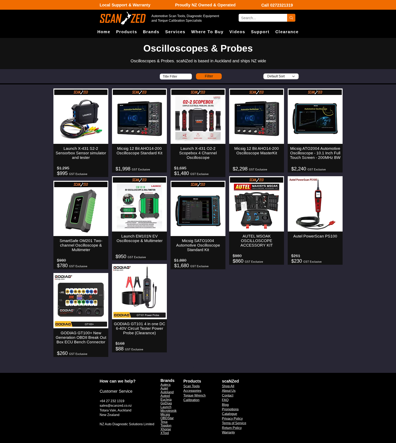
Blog (225, 404)
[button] (126, 31)
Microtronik (168, 410)
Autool (165, 396)
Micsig (165, 414)
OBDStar (167, 418)
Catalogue (229, 414)
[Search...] (291, 18)
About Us (229, 390)
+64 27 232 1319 (112, 401)
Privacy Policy (232, 418)
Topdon (165, 425)
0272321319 (281, 5)
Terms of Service (234, 423)
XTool (164, 433)
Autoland (167, 392)
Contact (227, 395)
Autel (164, 388)
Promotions (230, 409)
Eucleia (166, 399)
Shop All (228, 386)
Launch (165, 407)
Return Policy (232, 428)
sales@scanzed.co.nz (116, 405)
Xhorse (165, 429)
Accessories (192, 390)
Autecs (165, 384)
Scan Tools (191, 386)
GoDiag (166, 403)
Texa (163, 422)
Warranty (228, 432)
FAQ (225, 400)
